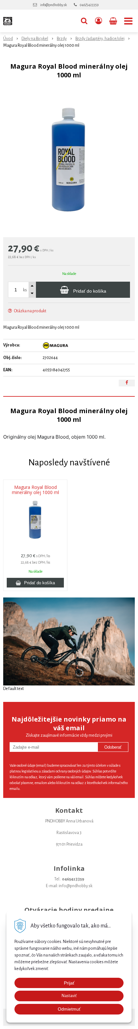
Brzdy (62, 38)
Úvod (8, 38)
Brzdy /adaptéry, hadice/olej (100, 38)
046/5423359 (89, 5)
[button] (84, 21)
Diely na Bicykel (35, 38)
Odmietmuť (69, 1009)
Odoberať (113, 747)
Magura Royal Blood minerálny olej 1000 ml (35, 490)
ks (25, 290)
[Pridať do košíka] (35, 582)
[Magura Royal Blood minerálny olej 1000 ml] (69, 160)
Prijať (69, 982)
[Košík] (113, 21)
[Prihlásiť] (98, 21)
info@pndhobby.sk (53, 5)
